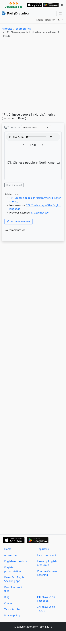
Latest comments (47, 555)
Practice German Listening (47, 573)
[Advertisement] (33, 76)
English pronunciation (12, 569)
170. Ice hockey (40, 212)
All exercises (11, 555)
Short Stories (23, 28)
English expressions (15, 561)
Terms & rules (12, 609)
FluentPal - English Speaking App (14, 579)
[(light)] (60, 20)
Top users (43, 549)
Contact (8, 603)
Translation (14, 127)
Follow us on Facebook (46, 598)
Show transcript (14, 184)
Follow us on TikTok (46, 608)
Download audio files (13, 589)
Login (39, 20)
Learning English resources (47, 563)
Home (7, 549)
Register (50, 20)
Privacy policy (12, 615)
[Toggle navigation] (60, 13)
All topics (7, 28)
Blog (7, 597)
